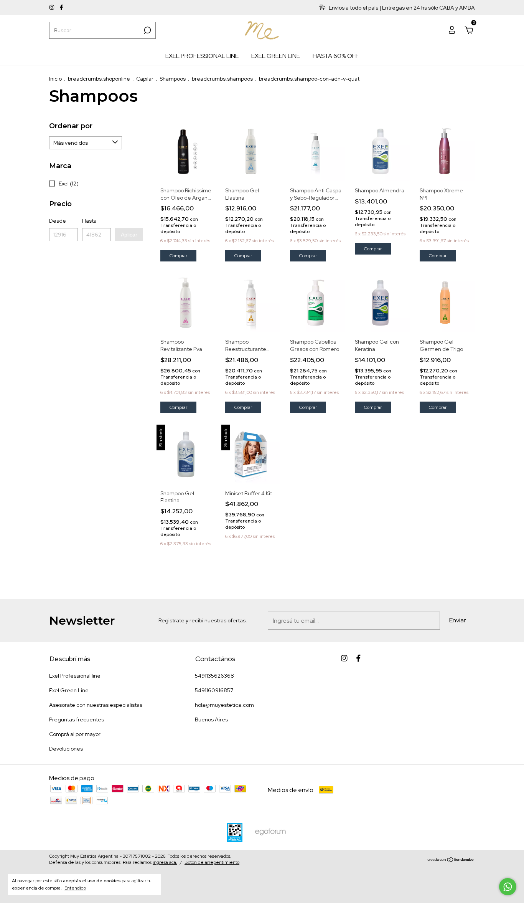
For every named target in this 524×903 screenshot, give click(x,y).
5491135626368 (214, 675)
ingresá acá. (165, 862)
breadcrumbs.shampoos (222, 78)
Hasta (89, 220)
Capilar (144, 78)
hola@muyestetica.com (224, 704)
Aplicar (129, 235)
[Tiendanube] (451, 860)
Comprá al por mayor (75, 734)
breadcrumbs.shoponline (99, 78)
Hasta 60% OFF (336, 56)
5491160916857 (214, 690)
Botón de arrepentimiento (212, 862)
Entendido (75, 888)
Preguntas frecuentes (76, 719)
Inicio (55, 78)
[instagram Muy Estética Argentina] (52, 7)
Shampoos (173, 78)
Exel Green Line (275, 56)
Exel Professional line (202, 56)
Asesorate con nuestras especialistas (95, 704)
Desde (57, 220)
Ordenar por (70, 126)
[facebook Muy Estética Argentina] (61, 7)
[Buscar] (147, 30)
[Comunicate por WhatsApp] (507, 886)
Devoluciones (66, 748)
